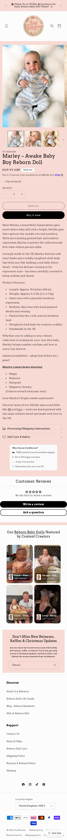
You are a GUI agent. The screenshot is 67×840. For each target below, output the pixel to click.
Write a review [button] (33, 504)
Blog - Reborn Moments (21, 706)
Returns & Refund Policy (21, 763)
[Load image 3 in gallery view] (51, 139)
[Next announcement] (61, 5)
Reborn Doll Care (17, 748)
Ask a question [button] (33, 512)
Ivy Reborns (20, 830)
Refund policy (36, 830)
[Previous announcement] (6, 5)
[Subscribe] (54, 665)
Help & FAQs (14, 741)
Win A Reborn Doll (18, 713)
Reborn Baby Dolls (29, 532)
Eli (9, 409)
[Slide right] (63, 139)
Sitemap (11, 770)
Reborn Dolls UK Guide (20, 698)
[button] (6, 26)
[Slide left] (3, 139)
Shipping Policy (16, 756)
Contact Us (13, 734)
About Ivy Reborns (18, 691)
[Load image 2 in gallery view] (33, 139)
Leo (19, 409)
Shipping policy (33, 835)
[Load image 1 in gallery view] (16, 139)
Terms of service (14, 835)
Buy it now (34, 215)
